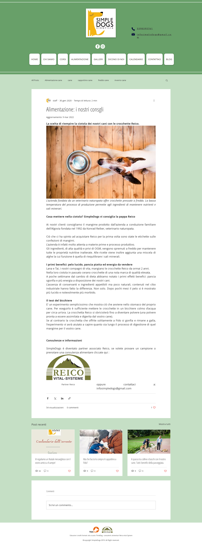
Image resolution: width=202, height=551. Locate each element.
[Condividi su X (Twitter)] (55, 398)
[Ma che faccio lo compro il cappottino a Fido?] (101, 442)
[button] (166, 80)
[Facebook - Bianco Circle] (97, 46)
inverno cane (120, 80)
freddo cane (103, 80)
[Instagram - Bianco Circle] (103, 46)
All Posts (35, 80)
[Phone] (133, 29)
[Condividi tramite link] (69, 398)
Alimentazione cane (53, 80)
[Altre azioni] (154, 100)
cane (70, 80)
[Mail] (133, 34)
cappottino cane (85, 80)
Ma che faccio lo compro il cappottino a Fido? (99, 460)
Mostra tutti (165, 424)
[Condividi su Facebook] (47, 398)
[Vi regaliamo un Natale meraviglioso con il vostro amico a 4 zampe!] (53, 442)
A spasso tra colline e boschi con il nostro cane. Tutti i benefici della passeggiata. (148, 460)
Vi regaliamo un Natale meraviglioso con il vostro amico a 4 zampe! (52, 460)
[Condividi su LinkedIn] (62, 398)
